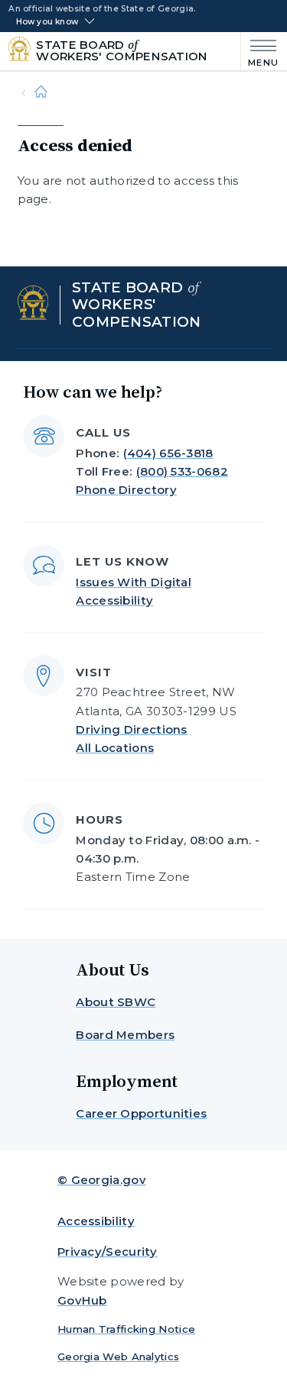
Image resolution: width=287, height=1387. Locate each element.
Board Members (125, 1034)
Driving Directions (131, 729)
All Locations (115, 747)
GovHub (82, 1300)
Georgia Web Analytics (118, 1356)
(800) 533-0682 (182, 471)
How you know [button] (47, 22)
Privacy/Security (107, 1251)
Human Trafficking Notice (126, 1329)
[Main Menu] (260, 51)
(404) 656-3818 (168, 453)
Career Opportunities (141, 1113)
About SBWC (115, 1002)
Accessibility (96, 1221)
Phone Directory (126, 489)
